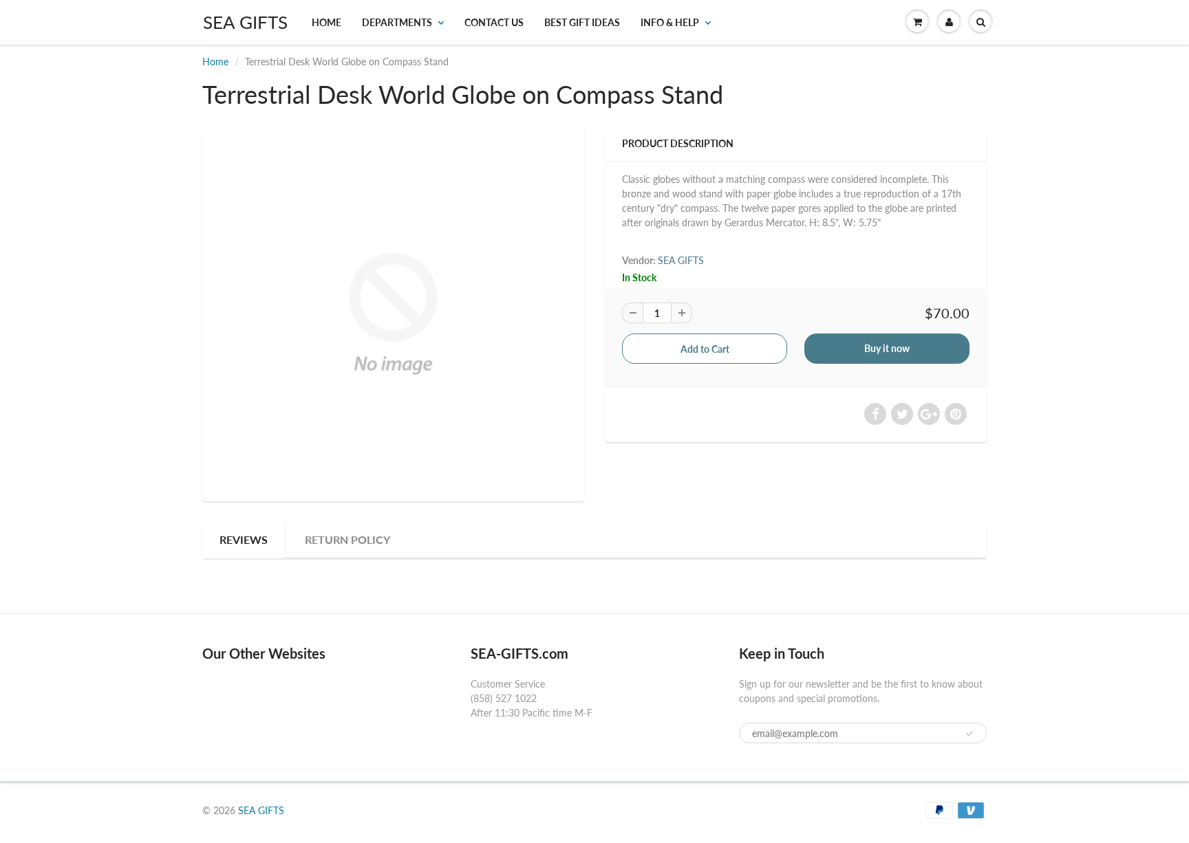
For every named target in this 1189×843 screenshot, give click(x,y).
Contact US (494, 22)
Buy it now (887, 348)
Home (326, 22)
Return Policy (347, 539)
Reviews (243, 539)
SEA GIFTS (245, 22)
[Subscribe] (969, 734)
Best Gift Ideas (582, 22)
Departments (397, 22)
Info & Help (670, 22)
